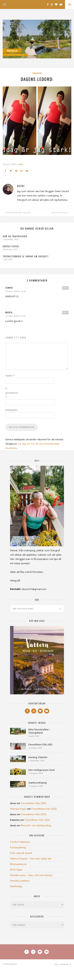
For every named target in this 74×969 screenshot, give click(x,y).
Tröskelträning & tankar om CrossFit (26, 256)
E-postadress (11, 393)
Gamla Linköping (37, 782)
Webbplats (11, 410)
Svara (65, 288)
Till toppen (61, 964)
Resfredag (16, 886)
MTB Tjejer (16, 869)
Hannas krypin (18, 808)
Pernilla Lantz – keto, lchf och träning (31, 875)
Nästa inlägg (59, 213)
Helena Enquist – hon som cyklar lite (30, 858)
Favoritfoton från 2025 (40, 744)
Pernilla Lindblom (20, 880)
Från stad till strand (21, 853)
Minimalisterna (18, 864)
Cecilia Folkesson (20, 841)
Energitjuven (11, 246)
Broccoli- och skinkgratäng (36, 825)
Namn (10, 375)
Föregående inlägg (19, 213)
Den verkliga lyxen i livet (41, 770)
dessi (21, 164)
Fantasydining (18, 847)
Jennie (9, 287)
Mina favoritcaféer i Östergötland (39, 731)
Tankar (37, 73)
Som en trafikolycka (15, 236)
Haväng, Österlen (37, 757)
